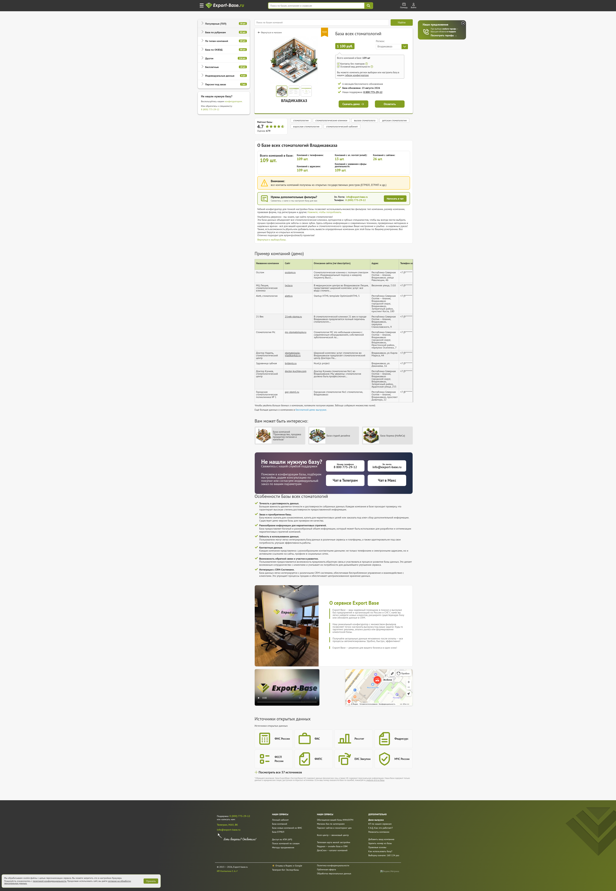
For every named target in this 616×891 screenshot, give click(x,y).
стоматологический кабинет (342, 126)
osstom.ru (290, 272)
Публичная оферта (326, 869)
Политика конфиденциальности (333, 865)
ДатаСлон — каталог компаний (332, 850)
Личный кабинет (280, 820)
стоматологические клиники (331, 120)
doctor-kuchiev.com (295, 371)
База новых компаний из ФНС (287, 828)
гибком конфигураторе (357, 75)
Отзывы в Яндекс (283, 865)
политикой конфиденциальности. (50, 881)
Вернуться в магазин (271, 32)
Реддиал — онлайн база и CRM (332, 846)
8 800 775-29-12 (372, 92)
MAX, (231, 824)
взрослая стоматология (306, 126)
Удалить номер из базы (380, 843)
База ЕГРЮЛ (278, 832)
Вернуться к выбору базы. (271, 239)
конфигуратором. (233, 101)
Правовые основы (377, 847)
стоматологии (301, 120)
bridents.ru (291, 363)
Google (298, 865)
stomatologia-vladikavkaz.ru (293, 354)
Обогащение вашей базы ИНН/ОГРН (335, 820)
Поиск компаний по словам (285, 843)
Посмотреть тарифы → (444, 35)
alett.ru (289, 295)
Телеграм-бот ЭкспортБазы (285, 870)
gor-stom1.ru (292, 391)
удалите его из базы (375, 780)
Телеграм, (222, 824)
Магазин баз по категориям (331, 824)
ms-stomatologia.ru (295, 332)
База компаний (279, 824)
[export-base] (225, 6)
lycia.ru (289, 285)
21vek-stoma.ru (293, 316)
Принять (151, 881)
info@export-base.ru (357, 197)
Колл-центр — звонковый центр (333, 835)
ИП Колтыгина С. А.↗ (227, 871)
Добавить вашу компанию (381, 839)
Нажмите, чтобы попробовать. (325, 212)
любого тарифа (449, 28)
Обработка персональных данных (334, 873)
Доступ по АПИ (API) (282, 839)
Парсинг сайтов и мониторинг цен (334, 828)
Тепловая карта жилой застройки (333, 842)
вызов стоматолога (364, 120)
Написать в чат (395, 198)
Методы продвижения (283, 847)
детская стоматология (394, 120)
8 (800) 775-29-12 (210, 109)
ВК (236, 824)
